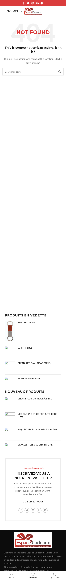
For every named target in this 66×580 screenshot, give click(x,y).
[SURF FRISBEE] (10, 351)
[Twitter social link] (28, 3)
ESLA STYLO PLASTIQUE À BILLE (35, 398)
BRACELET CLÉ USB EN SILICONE (35, 444)
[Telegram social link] (42, 3)
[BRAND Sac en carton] (10, 381)
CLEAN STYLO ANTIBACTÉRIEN (34, 363)
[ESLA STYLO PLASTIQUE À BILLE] (10, 402)
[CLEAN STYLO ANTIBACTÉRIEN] (10, 367)
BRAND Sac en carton (29, 378)
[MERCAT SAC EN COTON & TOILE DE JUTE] (10, 417)
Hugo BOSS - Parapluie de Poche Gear (38, 429)
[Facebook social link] (24, 3)
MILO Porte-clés (26, 322)
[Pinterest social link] (32, 3)
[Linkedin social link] (37, 3)
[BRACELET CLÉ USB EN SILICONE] (10, 448)
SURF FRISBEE (25, 347)
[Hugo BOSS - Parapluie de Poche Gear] (10, 433)
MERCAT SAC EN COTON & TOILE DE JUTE (37, 415)
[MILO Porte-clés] (10, 331)
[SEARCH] (60, 71)
